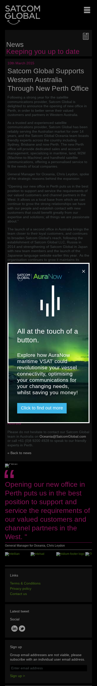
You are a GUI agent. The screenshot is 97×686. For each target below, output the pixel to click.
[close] (82, 269)
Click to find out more (42, 407)
